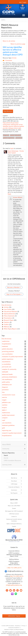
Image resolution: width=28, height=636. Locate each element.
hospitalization (6, 344)
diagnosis (6, 135)
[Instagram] (17, 590)
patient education (15, 135)
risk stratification (7, 379)
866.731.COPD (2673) (16, 576)
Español (14, 526)
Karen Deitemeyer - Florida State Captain (16, 152)
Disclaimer (17, 625)
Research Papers (9, 320)
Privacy (23, 625)
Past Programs (14, 493)
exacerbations (6, 362)
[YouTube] (21, 590)
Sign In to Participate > (14, 294)
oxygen (4, 400)
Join (20, 2)
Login (24, 2)
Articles (14, 58)
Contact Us (14, 516)
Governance (14, 490)
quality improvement (8, 415)
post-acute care (6, 367)
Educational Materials (10, 311)
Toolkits (6, 324)
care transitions (6, 423)
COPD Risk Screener (14, 514)
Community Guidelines (13, 627)
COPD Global (14, 484)
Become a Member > (14, 287)
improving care (6, 430)
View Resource (8, 111)
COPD (3, 420)
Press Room (14, 481)
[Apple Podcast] (12, 594)
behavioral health (7, 374)
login (11, 148)
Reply (9, 194)
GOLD (3, 428)
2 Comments (8, 60)
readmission (5, 341)
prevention (19, 138)
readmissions (6, 412)
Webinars (6, 327)
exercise (4, 397)
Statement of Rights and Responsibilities (13, 629)
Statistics (6, 322)
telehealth (5, 372)
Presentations (8, 318)
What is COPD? (14, 503)
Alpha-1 (4, 410)
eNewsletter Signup (14, 616)
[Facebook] (7, 590)
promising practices (8, 351)
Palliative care (6, 402)
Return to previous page (18, 44)
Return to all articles (9, 41)
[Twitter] (10, 590)
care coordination (7, 354)
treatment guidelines (8, 425)
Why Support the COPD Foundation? (14, 511)
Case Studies (8, 309)
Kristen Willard (17, 197)
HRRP (3, 392)
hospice (4, 407)
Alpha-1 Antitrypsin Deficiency (14, 523)
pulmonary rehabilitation (9, 377)
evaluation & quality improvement (12, 356)
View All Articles (6, 305)
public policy (6, 382)
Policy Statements (9, 316)
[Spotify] (16, 594)
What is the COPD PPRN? (14, 505)
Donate (22, 7)
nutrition (4, 405)
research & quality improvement (12, 433)
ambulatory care (7, 384)
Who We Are (14, 478)
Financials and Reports (14, 487)
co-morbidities (6, 364)
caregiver (5, 418)
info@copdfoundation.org (14, 585)
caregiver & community (9, 369)
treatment (5, 346)
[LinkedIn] (14, 590)
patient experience (8, 138)
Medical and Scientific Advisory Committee (14, 520)
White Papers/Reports (10, 329)
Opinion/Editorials (9, 314)
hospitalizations (7, 435)
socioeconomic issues (8, 395)
